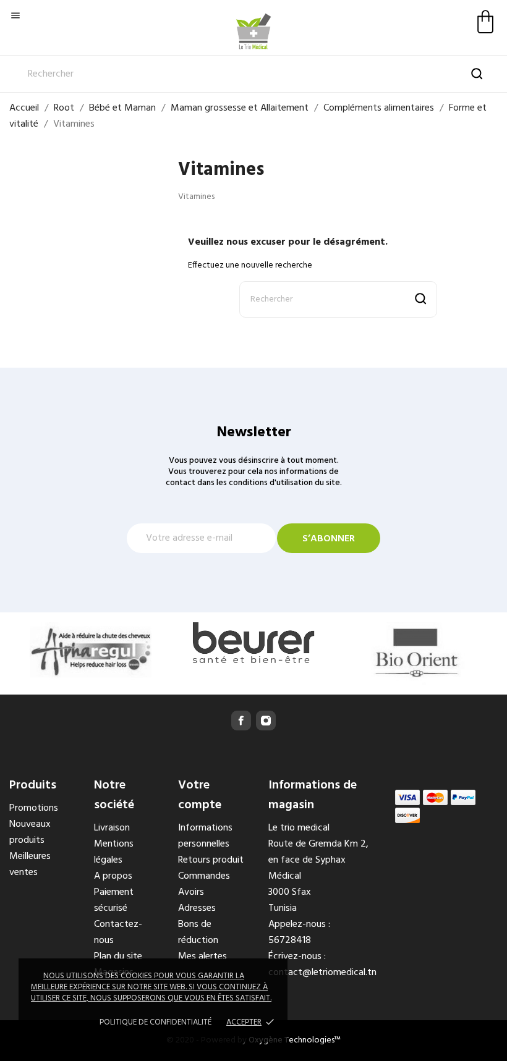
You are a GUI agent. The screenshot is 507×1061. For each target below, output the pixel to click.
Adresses (197, 908)
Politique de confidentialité (155, 1022)
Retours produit (211, 860)
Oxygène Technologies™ (295, 1040)
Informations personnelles (205, 836)
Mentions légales (114, 852)
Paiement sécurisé (114, 900)
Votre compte (199, 795)
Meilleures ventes (30, 864)
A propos (113, 876)
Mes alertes (202, 957)
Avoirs (191, 892)
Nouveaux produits (30, 832)
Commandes (204, 876)
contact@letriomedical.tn (322, 973)
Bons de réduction (198, 932)
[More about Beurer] (253, 642)
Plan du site (118, 957)
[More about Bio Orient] (416, 653)
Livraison (112, 828)
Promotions (33, 808)
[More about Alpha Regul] (90, 651)
